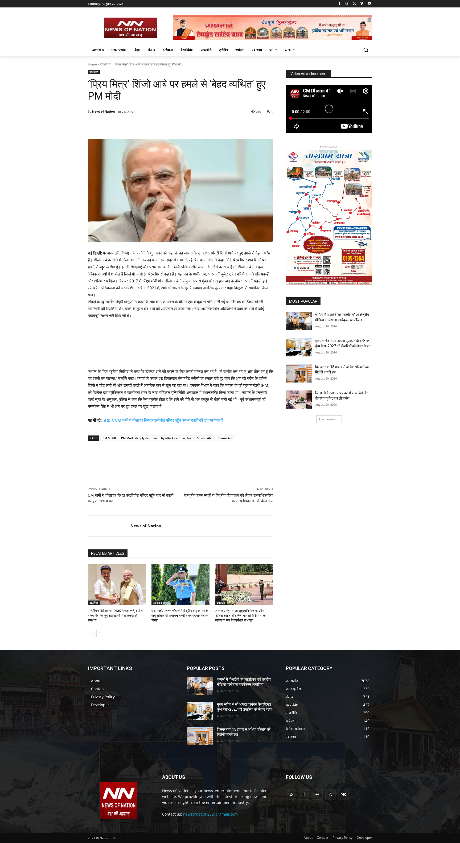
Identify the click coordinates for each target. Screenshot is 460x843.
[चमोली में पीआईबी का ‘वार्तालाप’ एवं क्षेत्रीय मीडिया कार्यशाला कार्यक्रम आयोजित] (299, 321)
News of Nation (103, 111)
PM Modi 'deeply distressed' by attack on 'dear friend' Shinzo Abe (166, 438)
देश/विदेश (105, 64)
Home (92, 64)
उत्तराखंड (157, 603)
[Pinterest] (149, 125)
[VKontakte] (343, 794)
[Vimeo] (362, 4)
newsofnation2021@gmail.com (210, 814)
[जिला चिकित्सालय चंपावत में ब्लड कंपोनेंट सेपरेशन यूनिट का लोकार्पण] (299, 399)
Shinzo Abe (225, 438)
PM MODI (109, 438)
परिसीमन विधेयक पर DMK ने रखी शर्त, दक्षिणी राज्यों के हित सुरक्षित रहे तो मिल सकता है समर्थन (115, 615)
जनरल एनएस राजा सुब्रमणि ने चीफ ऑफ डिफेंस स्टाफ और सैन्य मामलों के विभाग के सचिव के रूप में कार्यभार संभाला (240, 615)
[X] (354, 4)
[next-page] (99, 633)
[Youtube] (369, 4)
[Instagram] (347, 4)
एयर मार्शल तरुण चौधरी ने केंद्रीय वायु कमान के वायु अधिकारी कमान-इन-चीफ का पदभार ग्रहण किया (179, 615)
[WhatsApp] (161, 125)
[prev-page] (91, 633)
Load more (327, 419)
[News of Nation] (109, 526)
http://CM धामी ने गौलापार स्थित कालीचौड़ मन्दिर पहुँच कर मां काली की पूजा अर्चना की (162, 420)
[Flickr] (317, 794)
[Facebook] (339, 4)
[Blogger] (291, 794)
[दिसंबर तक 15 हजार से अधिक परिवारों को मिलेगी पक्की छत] (299, 373)
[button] (365, 49)
